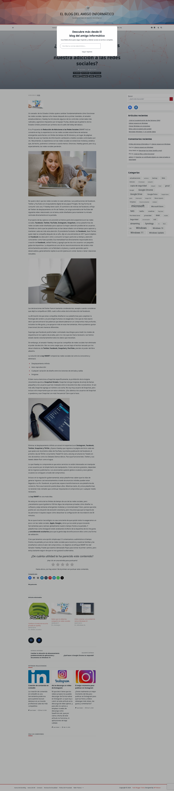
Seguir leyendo (87, 52)
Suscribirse (107, 46)
